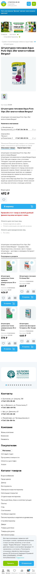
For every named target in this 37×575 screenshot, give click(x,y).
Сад (2, 507)
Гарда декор (6, 479)
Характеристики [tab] (24, 148)
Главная (4, 34)
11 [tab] (26, 385)
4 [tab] (12, 385)
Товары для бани (7, 528)
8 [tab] (20, 385)
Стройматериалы (11, 37)
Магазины (6, 450)
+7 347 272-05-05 (8, 414)
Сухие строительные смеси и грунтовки (18, 42)
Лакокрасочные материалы (12, 490)
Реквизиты (5, 439)
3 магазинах (26, 331)
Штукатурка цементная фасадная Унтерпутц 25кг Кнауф (28, 326)
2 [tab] (8, 385)
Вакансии (5, 436)
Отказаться (26, 563)
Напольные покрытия (9, 493)
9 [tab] (22, 385)
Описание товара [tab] (8, 148)
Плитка (4, 503)
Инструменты (6, 486)
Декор (3, 483)
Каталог (13, 34)
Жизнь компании (7, 432)
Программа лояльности (10, 457)
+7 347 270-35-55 (8, 401)
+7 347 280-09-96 (21, 138)
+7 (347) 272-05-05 (13, 2)
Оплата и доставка (8, 461)
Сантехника (6, 510)
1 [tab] (6, 385)
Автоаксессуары (7, 535)
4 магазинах (8, 287)
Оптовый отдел (7, 454)
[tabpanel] (18, 374)
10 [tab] (24, 385)
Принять (10, 563)
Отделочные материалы (11, 497)
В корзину (9, 206)
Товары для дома (7, 531)
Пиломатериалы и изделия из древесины (17, 517)
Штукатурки (8, 44)
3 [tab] (10, 385)
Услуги (3, 464)
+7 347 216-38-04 (21, 129)
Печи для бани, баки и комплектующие (16, 500)
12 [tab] (28, 385)
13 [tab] (30, 385)
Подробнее (20, 557)
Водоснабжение (7, 476)
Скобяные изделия (8, 514)
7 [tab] (18, 385)
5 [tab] (14, 385)
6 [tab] (16, 385)
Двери (3, 524)
